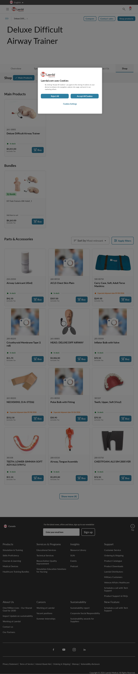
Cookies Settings (70, 103)
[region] (70, 90)
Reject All (55, 96)
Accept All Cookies (84, 96)
